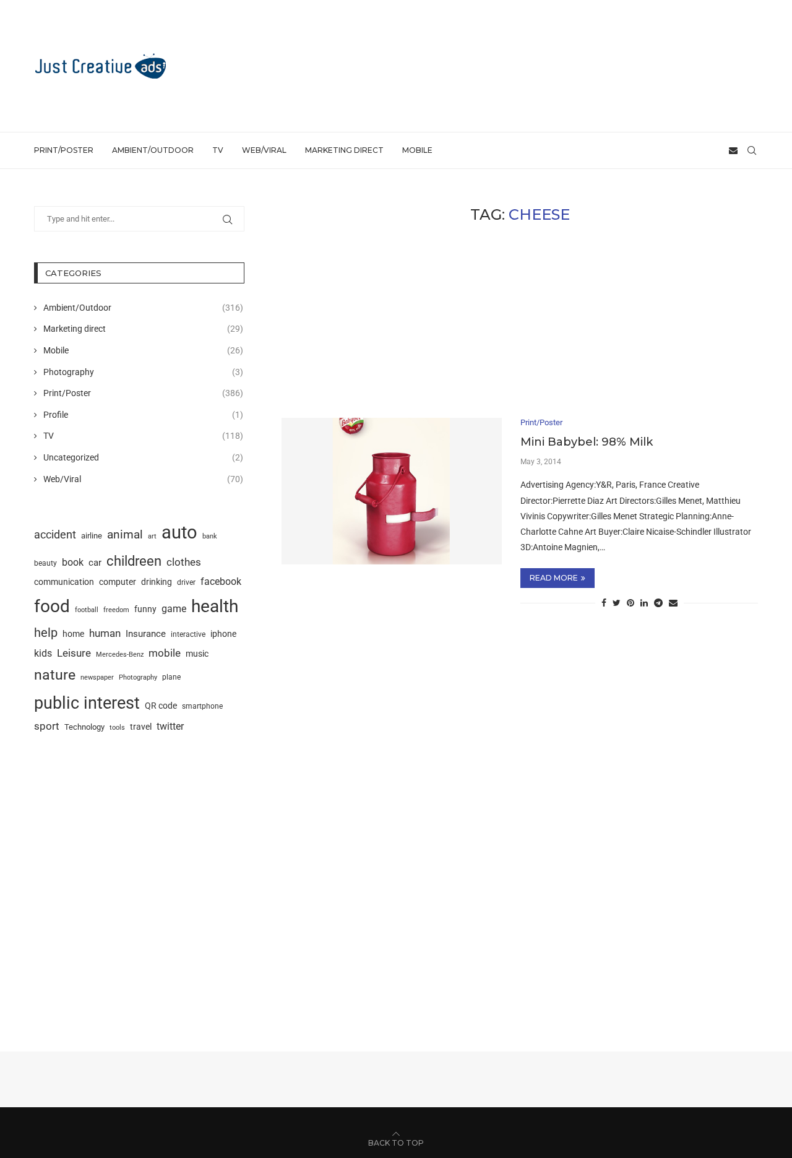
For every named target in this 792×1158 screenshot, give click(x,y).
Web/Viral (264, 150)
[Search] (752, 150)
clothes (183, 562)
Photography (143, 372)
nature (54, 675)
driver (186, 582)
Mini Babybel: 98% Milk (586, 442)
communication (64, 582)
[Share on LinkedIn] (644, 603)
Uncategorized (143, 457)
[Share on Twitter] (617, 603)
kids (43, 653)
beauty (45, 563)
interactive (188, 634)
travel (141, 727)
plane (171, 677)
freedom (116, 609)
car (94, 562)
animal (125, 534)
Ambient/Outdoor (153, 150)
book (73, 562)
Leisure (74, 653)
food (52, 606)
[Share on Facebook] (603, 603)
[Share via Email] (673, 603)
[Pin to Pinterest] (630, 603)
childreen (133, 561)
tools (117, 727)
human (105, 633)
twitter (170, 726)
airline (91, 535)
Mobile (417, 150)
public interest (87, 702)
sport (46, 726)
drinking (156, 582)
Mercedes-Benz (120, 654)
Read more (554, 577)
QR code (161, 706)
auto (179, 532)
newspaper (97, 677)
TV (217, 150)
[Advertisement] (533, 65)
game (173, 609)
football (86, 609)
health (214, 606)
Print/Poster (63, 150)
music (197, 654)
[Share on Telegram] (658, 603)
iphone (223, 634)
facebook (220, 581)
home (73, 634)
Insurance (146, 633)
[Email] (733, 150)
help (46, 633)
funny (145, 609)
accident (55, 535)
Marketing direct (344, 150)
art (152, 536)
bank (209, 536)
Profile (143, 415)
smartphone (202, 706)
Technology (84, 727)
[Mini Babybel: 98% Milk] (392, 491)
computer (117, 582)
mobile (164, 653)
